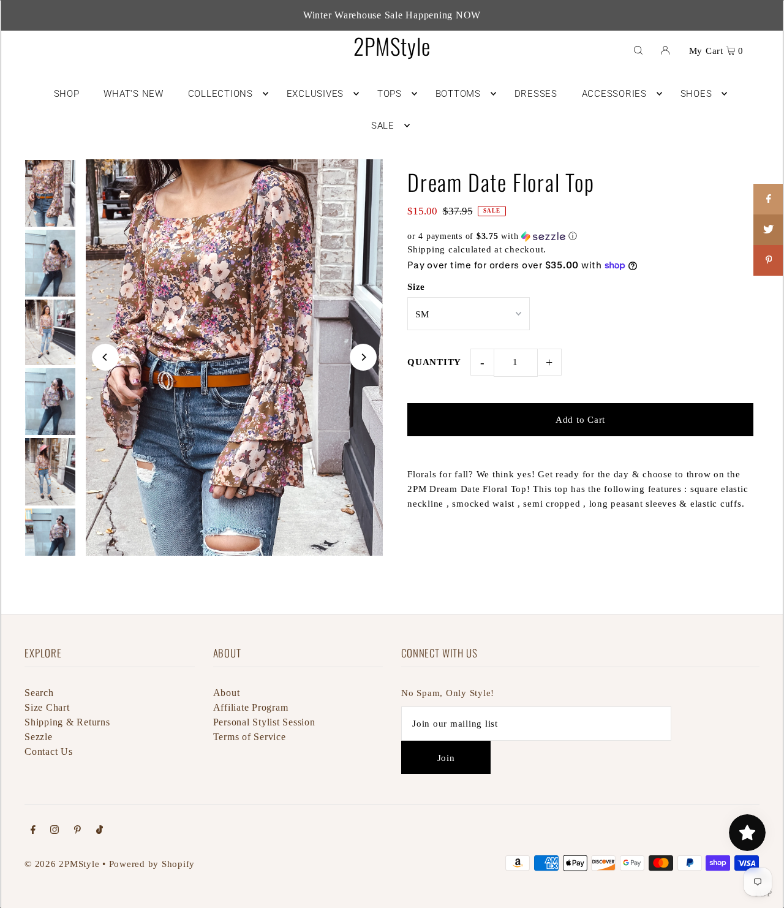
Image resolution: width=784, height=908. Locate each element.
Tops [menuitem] (389, 93)
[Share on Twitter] (768, 229)
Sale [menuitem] (382, 125)
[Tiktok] (99, 830)
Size (416, 287)
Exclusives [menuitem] (315, 93)
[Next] (363, 357)
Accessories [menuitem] (614, 93)
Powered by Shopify (152, 864)
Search (39, 692)
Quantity (434, 362)
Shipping (426, 249)
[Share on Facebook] (768, 199)
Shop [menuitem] (67, 93)
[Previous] (105, 357)
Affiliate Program (250, 707)
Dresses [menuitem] (535, 93)
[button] (580, 236)
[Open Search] (638, 50)
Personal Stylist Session (264, 722)
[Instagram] (54, 830)
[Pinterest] (77, 830)
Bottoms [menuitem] (458, 93)
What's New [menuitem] (134, 93)
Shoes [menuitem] (696, 93)
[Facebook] (33, 830)
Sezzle (38, 737)
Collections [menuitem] (220, 93)
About (226, 692)
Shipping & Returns (67, 722)
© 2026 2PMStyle (61, 864)
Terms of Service (249, 737)
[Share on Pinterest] (768, 260)
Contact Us (48, 751)
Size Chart (47, 707)
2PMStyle (391, 45)
